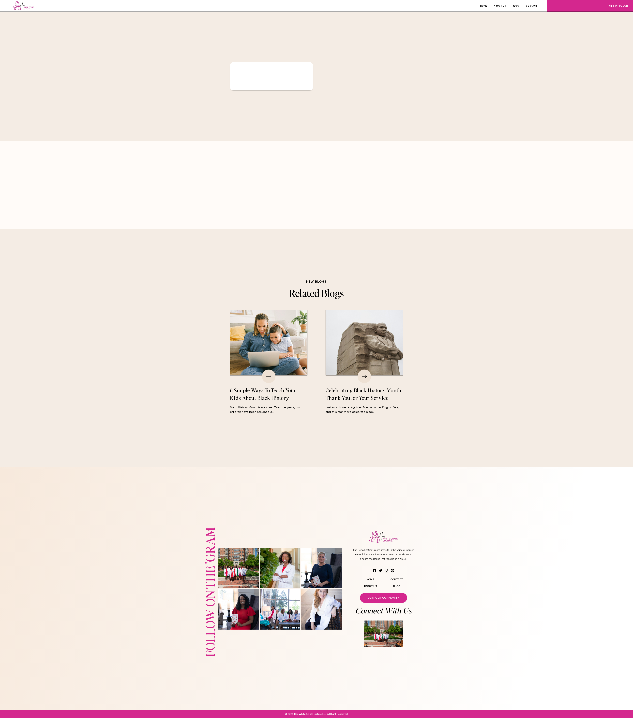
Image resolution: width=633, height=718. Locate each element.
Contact (531, 5)
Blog (515, 5)
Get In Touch (618, 5)
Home (483, 5)
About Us (500, 5)
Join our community (383, 597)
